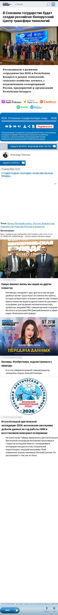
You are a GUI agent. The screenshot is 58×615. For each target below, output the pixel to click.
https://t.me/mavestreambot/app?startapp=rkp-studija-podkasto (42, 106)
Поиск (48, 4)
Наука (10, 223)
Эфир (54, 611)
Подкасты (46, 611)
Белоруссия (48, 223)
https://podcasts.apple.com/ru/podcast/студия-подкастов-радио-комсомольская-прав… (21, 101)
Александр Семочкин (20, 155)
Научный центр (23, 223)
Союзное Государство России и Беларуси (22, 226)
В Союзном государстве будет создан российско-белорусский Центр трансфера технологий (28, 17)
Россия (37, 223)
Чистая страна (9, 604)
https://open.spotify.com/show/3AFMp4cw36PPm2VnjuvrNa (28, 106)
